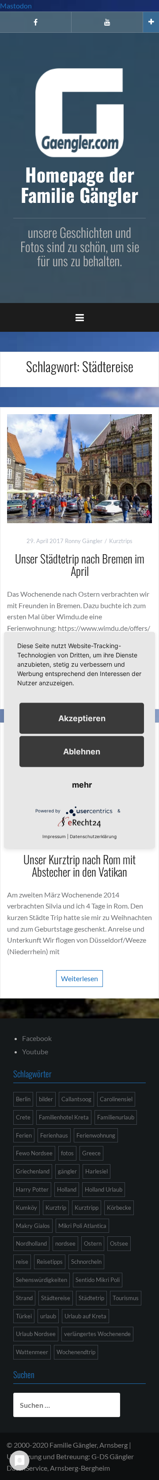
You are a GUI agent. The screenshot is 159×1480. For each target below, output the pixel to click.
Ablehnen (81, 751)
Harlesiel (96, 1171)
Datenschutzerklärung (93, 836)
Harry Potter (32, 1189)
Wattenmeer (32, 1352)
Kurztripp (86, 1207)
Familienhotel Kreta (64, 1117)
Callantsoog (76, 1099)
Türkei (24, 1316)
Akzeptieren (82, 718)
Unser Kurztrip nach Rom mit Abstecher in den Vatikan (79, 866)
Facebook (37, 1038)
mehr (82, 784)
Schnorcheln (86, 1261)
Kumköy (26, 1207)
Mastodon (16, 5)
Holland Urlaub (103, 1189)
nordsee (65, 1243)
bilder (46, 1099)
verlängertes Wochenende (97, 1333)
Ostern (93, 1243)
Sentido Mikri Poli (98, 1279)
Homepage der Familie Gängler (79, 184)
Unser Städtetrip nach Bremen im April (79, 565)
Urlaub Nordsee (36, 1333)
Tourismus (126, 1297)
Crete (23, 1117)
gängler (67, 1171)
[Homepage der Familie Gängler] (79, 111)
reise (22, 1261)
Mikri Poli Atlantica (82, 1225)
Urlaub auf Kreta (85, 1316)
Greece (91, 1153)
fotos (67, 1153)
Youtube (35, 1051)
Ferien (24, 1135)
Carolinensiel (116, 1099)
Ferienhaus (54, 1135)
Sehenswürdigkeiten (41, 1279)
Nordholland (31, 1243)
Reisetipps (50, 1261)
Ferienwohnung (95, 1135)
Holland (66, 1189)
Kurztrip (55, 1207)
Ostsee (119, 1243)
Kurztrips (120, 540)
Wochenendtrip (76, 1352)
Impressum (54, 836)
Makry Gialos (33, 1225)
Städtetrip (91, 1297)
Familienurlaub (115, 1117)
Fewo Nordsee (34, 1153)
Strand (24, 1297)
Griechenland (32, 1171)
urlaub (48, 1316)
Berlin (23, 1099)
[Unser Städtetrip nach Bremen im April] (79, 467)
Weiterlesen (79, 978)
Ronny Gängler (83, 540)
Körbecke (119, 1207)
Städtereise (55, 1297)
